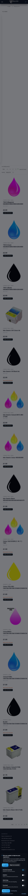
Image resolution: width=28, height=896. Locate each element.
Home (9, 6)
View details (24, 893)
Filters (4, 11)
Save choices (6, 890)
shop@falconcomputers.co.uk (8, 849)
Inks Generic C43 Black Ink (11, 371)
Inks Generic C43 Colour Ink (11, 330)
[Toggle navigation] (2, 1)
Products (17, 6)
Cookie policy (14, 890)
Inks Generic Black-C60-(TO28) (12, 810)
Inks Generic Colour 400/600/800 (13, 457)
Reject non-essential (14, 865)
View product (8, 212)
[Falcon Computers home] (14, 2)
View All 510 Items (22, 169)
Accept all (5, 865)
